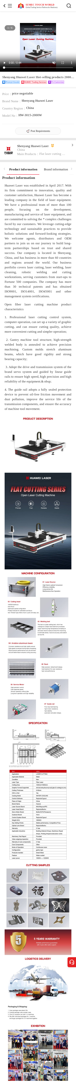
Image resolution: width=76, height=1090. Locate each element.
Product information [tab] (23, 169)
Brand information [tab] (56, 169)
